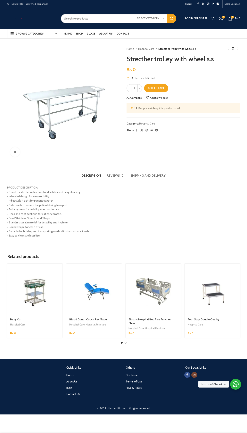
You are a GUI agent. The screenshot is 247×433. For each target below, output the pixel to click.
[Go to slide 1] (122, 343)
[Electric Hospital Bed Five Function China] (153, 291)
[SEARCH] (171, 18)
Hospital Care (146, 49)
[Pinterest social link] (208, 4)
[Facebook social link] (198, 4)
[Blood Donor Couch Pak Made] (94, 291)
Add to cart (156, 88)
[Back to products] (233, 48)
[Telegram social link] (217, 4)
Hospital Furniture (96, 324)
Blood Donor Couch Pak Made (88, 319)
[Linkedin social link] (213, 4)
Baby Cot (15, 319)
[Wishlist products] (213, 18)
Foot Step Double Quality (203, 319)
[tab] (91, 174)
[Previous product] (228, 48)
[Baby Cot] (35, 291)
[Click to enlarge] (15, 152)
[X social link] (203, 4)
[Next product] (237, 48)
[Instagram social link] (194, 375)
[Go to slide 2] (126, 343)
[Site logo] (31, 18)
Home (130, 49)
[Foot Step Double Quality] (212, 291)
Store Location (232, 3)
